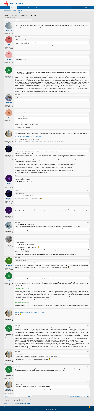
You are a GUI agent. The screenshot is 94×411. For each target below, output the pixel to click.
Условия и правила (58, 407)
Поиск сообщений (17, 10)
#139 (88, 366)
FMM (9, 44)
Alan (9, 117)
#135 (88, 273)
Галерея (30, 7)
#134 (88, 257)
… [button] (11, 20)
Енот (9, 244)
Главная (7, 7)
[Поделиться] (86, 23)
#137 (88, 325)
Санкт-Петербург (9, 159)
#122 (88, 36)
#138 (88, 351)
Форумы (13, 7)
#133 (88, 236)
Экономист (9, 138)
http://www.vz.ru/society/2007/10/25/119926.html (28, 136)
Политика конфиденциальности (70, 407)
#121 (88, 23)
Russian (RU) (8, 407)
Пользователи (40, 7)
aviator (6, 17)
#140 (88, 381)
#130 (88, 190)
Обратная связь (49, 407)
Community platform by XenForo (47, 409)
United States (10, 106)
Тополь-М (9, 30)
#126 (88, 110)
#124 (88, 67)
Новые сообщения (8, 10)
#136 (88, 310)
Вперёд (28, 20)
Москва (11, 48)
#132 (88, 222)
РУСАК (9, 59)
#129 (88, 175)
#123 (88, 52)
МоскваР (11, 63)
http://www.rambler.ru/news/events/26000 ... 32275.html (29, 312)
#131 (88, 207)
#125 (88, 94)
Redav (9, 183)
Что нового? (21, 7)
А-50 (9, 75)
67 (24, 20)
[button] (26, 7)
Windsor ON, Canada (9, 123)
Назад (6, 20)
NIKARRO (8, 154)
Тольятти (11, 79)
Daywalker (9, 102)
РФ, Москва (10, 142)
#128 (88, 146)
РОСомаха (9, 265)
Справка (81, 407)
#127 (88, 131)
